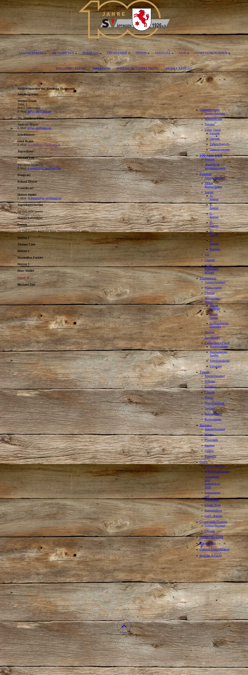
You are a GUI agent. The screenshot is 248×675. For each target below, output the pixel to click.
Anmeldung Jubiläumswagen (215, 166)
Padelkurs (211, 386)
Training (210, 381)
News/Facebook (215, 403)
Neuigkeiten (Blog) (212, 300)
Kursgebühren (213, 510)
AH (207, 254)
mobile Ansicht (179, 68)
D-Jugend (214, 224)
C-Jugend (214, 215)
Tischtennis (117, 53)
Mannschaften (213, 287)
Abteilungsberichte (221, 361)
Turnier (209, 397)
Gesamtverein (31, 53)
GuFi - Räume (213, 516)
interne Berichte (215, 307)
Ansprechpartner (215, 113)
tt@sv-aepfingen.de (39, 111)
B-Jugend (214, 206)
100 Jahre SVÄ (63, 53)
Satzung (215, 133)
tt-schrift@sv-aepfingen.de (44, 144)
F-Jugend (214, 242)
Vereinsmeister (218, 346)
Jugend (209, 192)
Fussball (90, 53)
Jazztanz (162, 53)
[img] (124, 19)
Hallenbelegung (71, 68)
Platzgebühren (213, 414)
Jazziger (209, 445)
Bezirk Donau (214, 316)
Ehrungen (216, 366)
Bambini (215, 249)
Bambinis (210, 456)
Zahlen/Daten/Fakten (222, 144)
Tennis (140, 53)
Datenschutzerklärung (138, 68)
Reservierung (213, 419)
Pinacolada (211, 440)
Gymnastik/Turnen (211, 53)
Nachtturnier (212, 337)
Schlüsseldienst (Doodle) (219, 325)
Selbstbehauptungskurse (219, 471)
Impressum (101, 68)
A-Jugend (214, 197)
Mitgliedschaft (213, 119)
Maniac (209, 434)
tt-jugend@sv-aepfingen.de (44, 168)
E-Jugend (214, 233)
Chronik (215, 138)
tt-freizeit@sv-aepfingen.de (44, 198)
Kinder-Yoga (212, 505)
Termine (210, 124)
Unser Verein (213, 129)
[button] (124, 626)
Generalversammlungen (224, 149)
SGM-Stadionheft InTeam (212, 269)
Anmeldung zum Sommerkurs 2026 (212, 482)
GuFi (182, 53)
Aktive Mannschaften (213, 185)
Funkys (209, 450)
